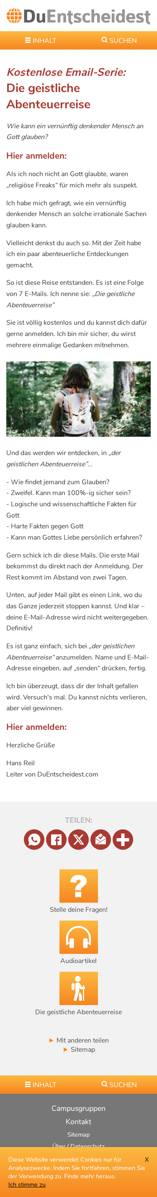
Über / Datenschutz (78, 1146)
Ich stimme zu (27, 1184)
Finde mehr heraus (89, 1176)
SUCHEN (123, 40)
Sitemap (78, 1049)
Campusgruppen (78, 1108)
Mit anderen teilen (78, 1040)
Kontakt (78, 1122)
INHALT (45, 40)
